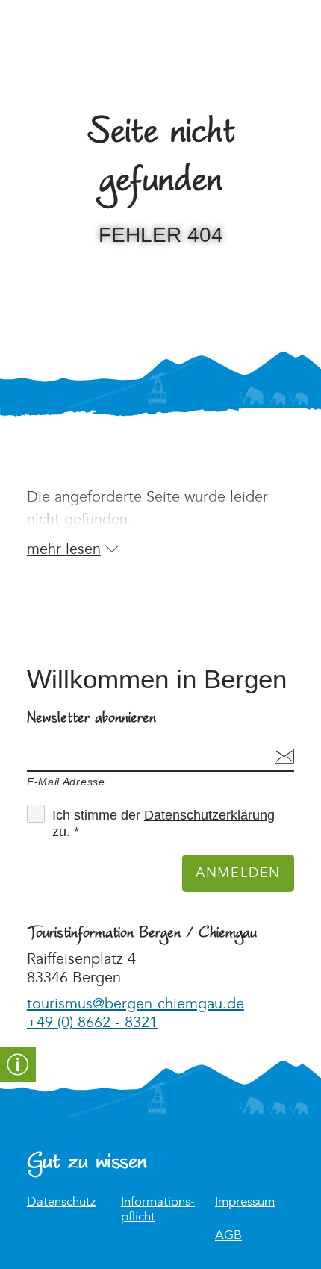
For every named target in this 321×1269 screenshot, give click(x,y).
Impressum (245, 1202)
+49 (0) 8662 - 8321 (92, 1023)
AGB (228, 1236)
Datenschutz (61, 1202)
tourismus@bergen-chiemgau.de (135, 1004)
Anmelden (238, 873)
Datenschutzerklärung (209, 815)
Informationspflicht (158, 1209)
